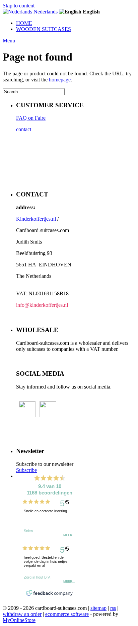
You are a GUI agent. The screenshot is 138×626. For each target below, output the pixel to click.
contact (23, 129)
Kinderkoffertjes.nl (36, 219)
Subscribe (26, 470)
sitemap (98, 608)
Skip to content (18, 5)
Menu (9, 40)
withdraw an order (22, 614)
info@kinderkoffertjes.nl (42, 305)
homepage (60, 79)
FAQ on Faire (31, 118)
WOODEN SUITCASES (43, 29)
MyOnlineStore (19, 620)
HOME (24, 23)
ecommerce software (67, 614)
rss (113, 608)
